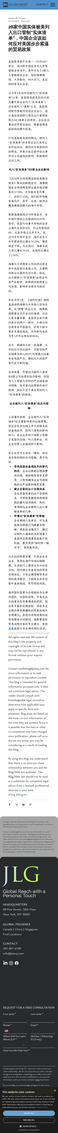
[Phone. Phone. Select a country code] (7, 1031)
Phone (7, 1025)
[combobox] (15, 1045)
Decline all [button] (29, 1120)
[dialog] (29, 1110)
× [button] (55, 1091)
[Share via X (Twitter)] (16, 804)
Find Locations (12, 934)
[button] (29, 1126)
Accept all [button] (29, 1113)
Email (34, 1025)
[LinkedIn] (5, 963)
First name (9, 1014)
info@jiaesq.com (13, 953)
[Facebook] (16, 963)
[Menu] (52, 5)
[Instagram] (11, 963)
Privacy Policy (41, 1107)
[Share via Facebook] (9, 804)
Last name (37, 1014)
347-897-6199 (12, 948)
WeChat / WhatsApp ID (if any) (42, 1038)
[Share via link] (30, 804)
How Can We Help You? (16, 1050)
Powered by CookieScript (29, 1130)
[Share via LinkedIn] (23, 804)
